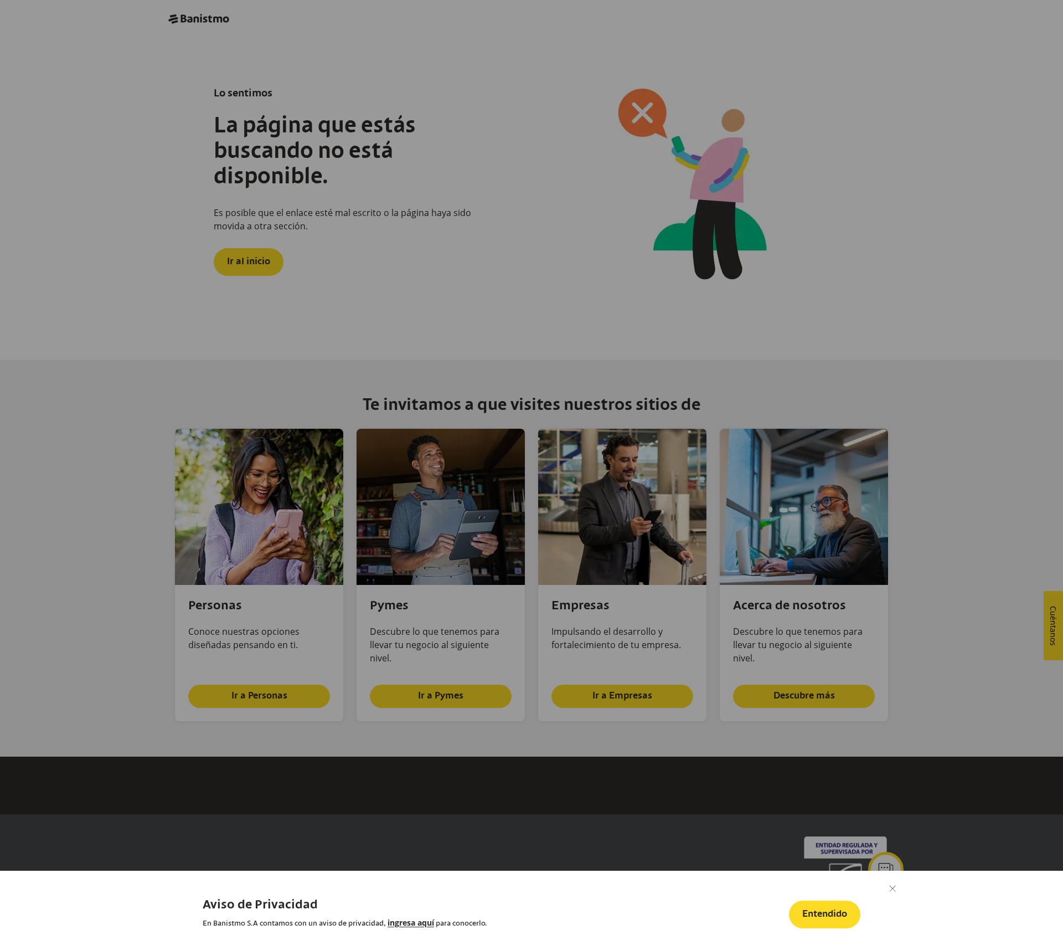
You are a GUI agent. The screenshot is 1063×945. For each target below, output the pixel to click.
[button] (824, 914)
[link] (411, 922)
